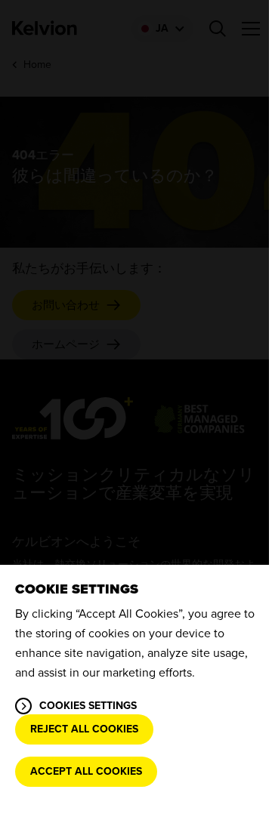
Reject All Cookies (84, 729)
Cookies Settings (88, 705)
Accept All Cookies (86, 771)
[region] (136, 689)
